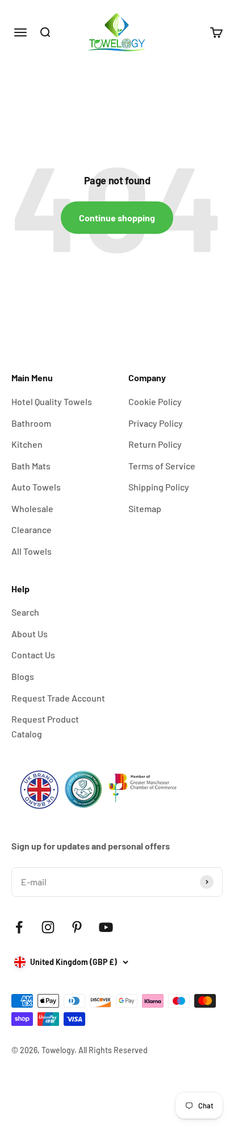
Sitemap (144, 508)
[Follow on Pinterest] (77, 927)
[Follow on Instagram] (48, 927)
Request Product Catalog (45, 726)
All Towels (31, 551)
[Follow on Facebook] (19, 927)
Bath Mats (31, 465)
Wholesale (32, 508)
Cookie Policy (155, 401)
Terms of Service (161, 465)
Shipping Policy (158, 486)
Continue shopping (117, 217)
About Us (29, 633)
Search (25, 612)
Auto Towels (36, 486)
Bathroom (31, 423)
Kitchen (27, 444)
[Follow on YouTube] (106, 927)
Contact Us (33, 654)
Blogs (22, 676)
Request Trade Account (58, 697)
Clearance (31, 529)
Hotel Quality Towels (51, 401)
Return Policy (155, 444)
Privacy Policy (155, 423)
